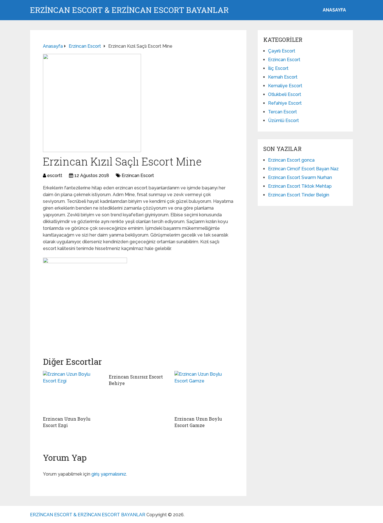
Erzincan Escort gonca (291, 160)
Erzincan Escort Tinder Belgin (298, 195)
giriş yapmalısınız (108, 474)
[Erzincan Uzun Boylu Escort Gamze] (204, 392)
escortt (54, 175)
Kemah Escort (282, 77)
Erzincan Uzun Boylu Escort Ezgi (67, 422)
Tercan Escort (282, 111)
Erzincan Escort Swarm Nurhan (300, 177)
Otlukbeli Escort (284, 94)
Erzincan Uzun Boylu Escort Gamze (198, 422)
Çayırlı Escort (281, 51)
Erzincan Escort (138, 175)
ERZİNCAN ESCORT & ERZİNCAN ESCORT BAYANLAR (129, 10)
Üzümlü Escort (283, 120)
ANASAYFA (334, 10)
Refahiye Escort (285, 103)
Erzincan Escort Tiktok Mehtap (300, 186)
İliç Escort (278, 68)
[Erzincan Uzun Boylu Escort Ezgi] (72, 392)
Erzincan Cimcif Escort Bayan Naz (303, 168)
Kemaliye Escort (285, 85)
